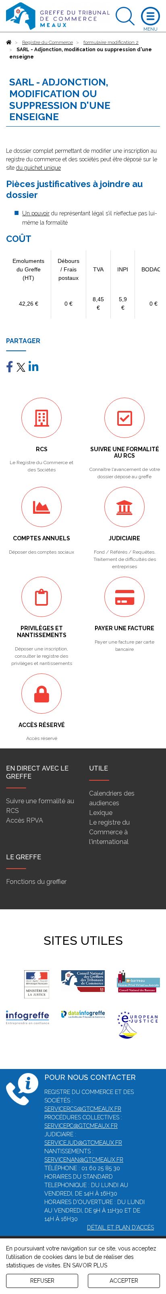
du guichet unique (38, 168)
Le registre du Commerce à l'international (109, 832)
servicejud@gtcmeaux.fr (83, 1143)
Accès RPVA (24, 820)
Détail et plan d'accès (120, 1227)
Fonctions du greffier (36, 882)
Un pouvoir (36, 213)
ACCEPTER (124, 1280)
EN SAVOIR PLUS (85, 1265)
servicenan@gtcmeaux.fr (83, 1159)
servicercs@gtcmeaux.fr (82, 1109)
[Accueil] (9, 42)
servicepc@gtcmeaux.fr (81, 1126)
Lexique (100, 813)
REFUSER (42, 1280)
